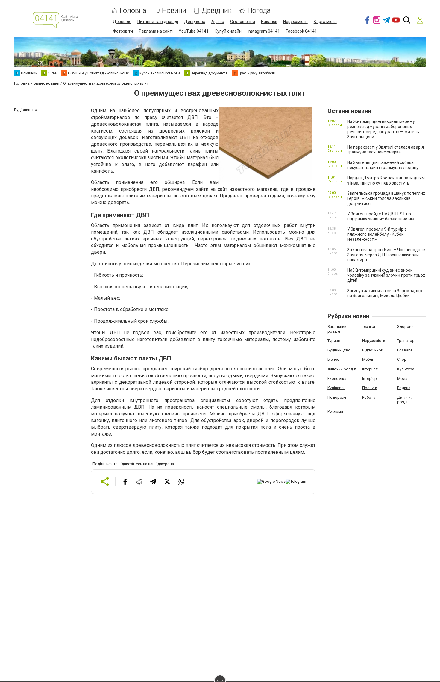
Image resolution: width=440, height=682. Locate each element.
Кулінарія (336, 388)
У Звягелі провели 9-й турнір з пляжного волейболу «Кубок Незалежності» (376, 234)
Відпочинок (372, 350)
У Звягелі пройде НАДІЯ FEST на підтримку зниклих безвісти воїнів (380, 216)
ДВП (185, 137)
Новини (174, 11)
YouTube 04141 (194, 31)
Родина (403, 388)
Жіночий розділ (341, 369)
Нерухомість (295, 21)
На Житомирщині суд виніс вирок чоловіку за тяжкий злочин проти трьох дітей (386, 275)
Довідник (217, 11)
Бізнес (333, 359)
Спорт (402, 359)
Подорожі (336, 397)
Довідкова (194, 21)
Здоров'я (406, 326)
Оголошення (242, 21)
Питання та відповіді (157, 21)
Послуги (369, 388)
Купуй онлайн (228, 31)
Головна (133, 11)
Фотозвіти (123, 31)
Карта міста (325, 21)
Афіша (217, 21)
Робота (368, 397)
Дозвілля (122, 21)
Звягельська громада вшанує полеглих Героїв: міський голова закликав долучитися (386, 198)
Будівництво (339, 350)
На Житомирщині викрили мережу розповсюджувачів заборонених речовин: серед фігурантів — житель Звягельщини (383, 129)
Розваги (404, 350)
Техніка (368, 326)
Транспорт (406, 340)
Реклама (335, 411)
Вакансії (269, 21)
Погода (259, 11)
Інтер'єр (369, 378)
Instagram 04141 (264, 31)
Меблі (367, 359)
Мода (402, 378)
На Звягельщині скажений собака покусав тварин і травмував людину (382, 165)
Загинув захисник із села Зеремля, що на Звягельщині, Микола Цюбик (384, 293)
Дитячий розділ (405, 399)
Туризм (334, 340)
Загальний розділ (336, 329)
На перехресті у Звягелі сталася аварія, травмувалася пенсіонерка (386, 150)
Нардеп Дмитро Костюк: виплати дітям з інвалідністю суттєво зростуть (386, 180)
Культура (405, 369)
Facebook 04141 (301, 31)
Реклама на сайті (156, 31)
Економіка (336, 378)
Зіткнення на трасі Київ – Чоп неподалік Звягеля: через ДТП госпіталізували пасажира (386, 254)
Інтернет (370, 369)
